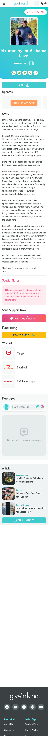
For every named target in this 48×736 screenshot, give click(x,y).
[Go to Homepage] (20, 3)
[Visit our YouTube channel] (41, 707)
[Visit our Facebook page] (7, 707)
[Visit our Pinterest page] (32, 707)
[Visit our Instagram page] (24, 707)
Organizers (20, 63)
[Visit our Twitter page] (15, 707)
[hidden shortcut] (7, 73)
